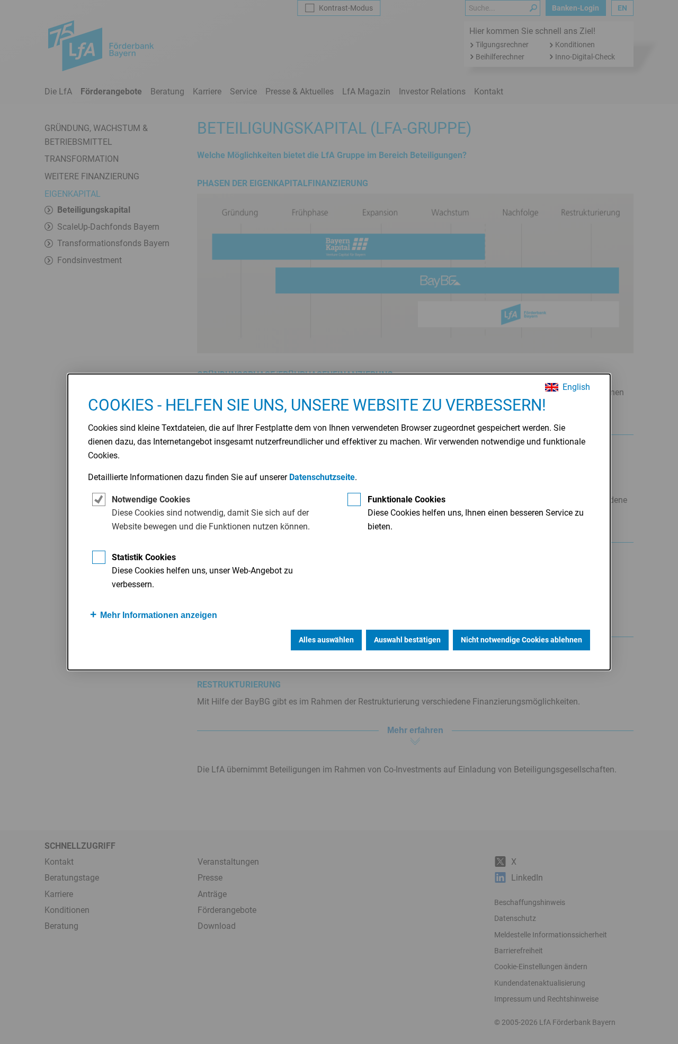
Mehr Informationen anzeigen (158, 615)
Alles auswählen (326, 640)
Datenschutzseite (322, 477)
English (576, 387)
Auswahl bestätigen (407, 640)
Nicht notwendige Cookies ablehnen (521, 640)
